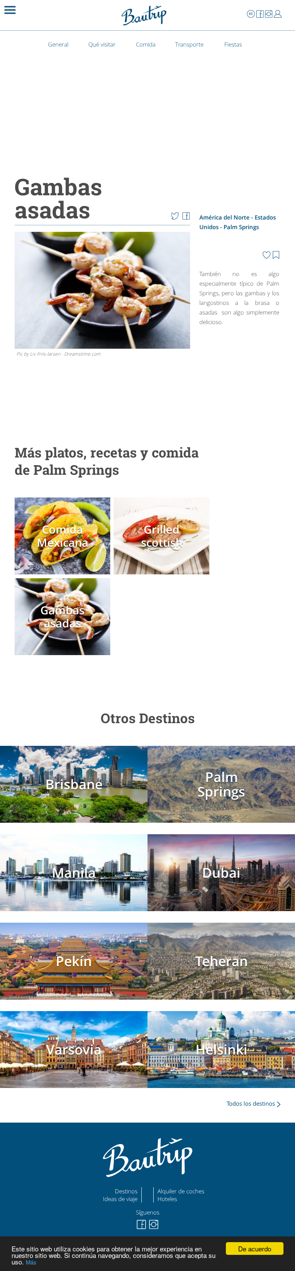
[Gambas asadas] (63, 655)
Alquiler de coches (180, 1191)
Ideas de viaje (120, 1199)
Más (31, 1262)
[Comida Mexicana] (63, 574)
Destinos (126, 1191)
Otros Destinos (148, 718)
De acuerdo (254, 1248)
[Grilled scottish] (162, 574)
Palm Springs (241, 227)
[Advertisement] (239, 380)
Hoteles (167, 1199)
